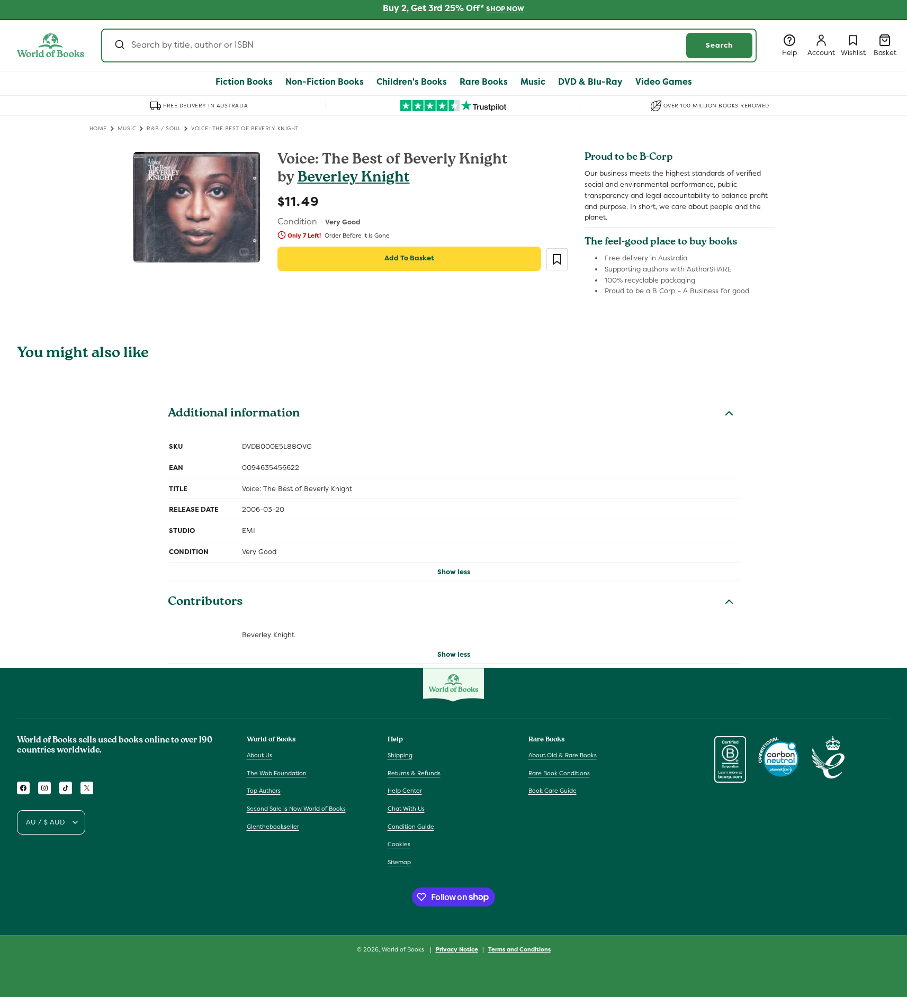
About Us (259, 755)
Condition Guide (411, 826)
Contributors (205, 603)
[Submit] (118, 45)
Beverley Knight (354, 178)
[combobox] (429, 45)
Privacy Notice (457, 949)
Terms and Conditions (519, 949)
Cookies (399, 844)
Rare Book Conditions (559, 773)
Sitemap (399, 862)
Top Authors (264, 791)
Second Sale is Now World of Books (296, 808)
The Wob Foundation (277, 773)
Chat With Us (406, 808)
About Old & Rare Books (562, 755)
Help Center (405, 791)
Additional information (234, 414)
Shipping (400, 755)
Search (719, 45)
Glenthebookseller (273, 826)
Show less (453, 572)
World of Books (404, 949)
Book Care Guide (552, 791)
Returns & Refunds (414, 773)
